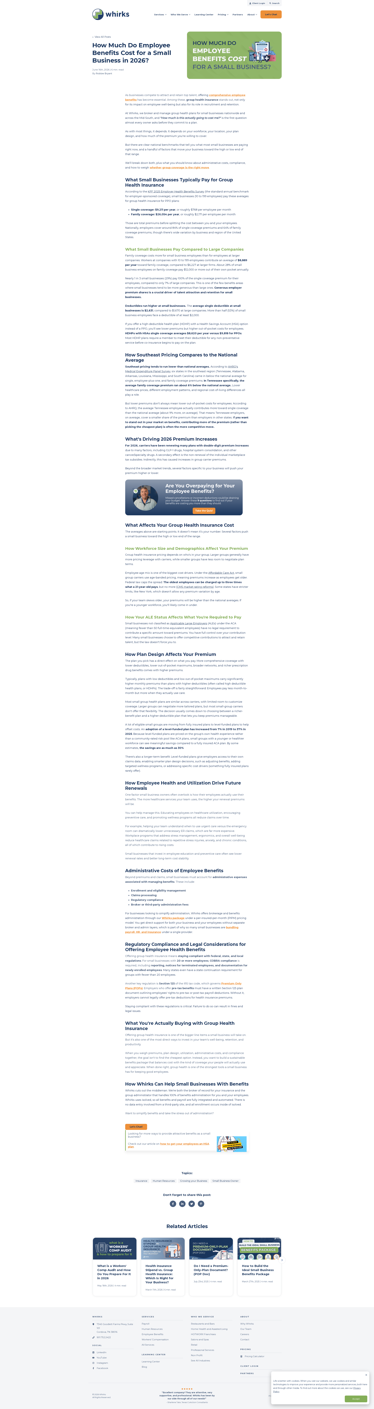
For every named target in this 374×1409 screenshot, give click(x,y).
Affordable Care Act (221, 573)
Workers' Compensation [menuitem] (155, 1339)
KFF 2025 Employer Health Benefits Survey (176, 191)
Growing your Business (193, 1181)
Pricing (222, 14)
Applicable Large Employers (188, 623)
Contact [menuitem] (244, 1339)
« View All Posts (101, 37)
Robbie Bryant (104, 73)
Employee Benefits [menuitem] (152, 1334)
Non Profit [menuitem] (196, 1355)
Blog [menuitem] (144, 1366)
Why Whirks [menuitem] (247, 1323)
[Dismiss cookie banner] (366, 1375)
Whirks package (173, 918)
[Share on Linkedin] (182, 1204)
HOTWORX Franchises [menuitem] (203, 1334)
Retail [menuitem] (194, 1344)
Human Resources (164, 1181)
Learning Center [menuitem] (151, 1361)
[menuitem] (257, 3)
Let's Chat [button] (271, 14)
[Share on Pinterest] (201, 1204)
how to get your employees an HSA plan (168, 1145)
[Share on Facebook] (173, 1204)
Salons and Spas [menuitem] (200, 1339)
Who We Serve (179, 14)
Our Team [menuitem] (245, 1329)
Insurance (141, 1181)
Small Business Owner (226, 1181)
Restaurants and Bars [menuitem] (202, 1323)
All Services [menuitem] (148, 1344)
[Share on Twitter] (191, 1204)
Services (159, 14)
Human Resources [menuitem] (152, 1329)
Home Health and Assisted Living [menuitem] (209, 1329)
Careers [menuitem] (244, 1334)
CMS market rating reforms (195, 587)
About (251, 14)
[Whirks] (113, 14)
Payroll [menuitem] (145, 1323)
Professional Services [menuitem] (202, 1350)
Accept (356, 1399)
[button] (282, 1260)
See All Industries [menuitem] (200, 1360)
